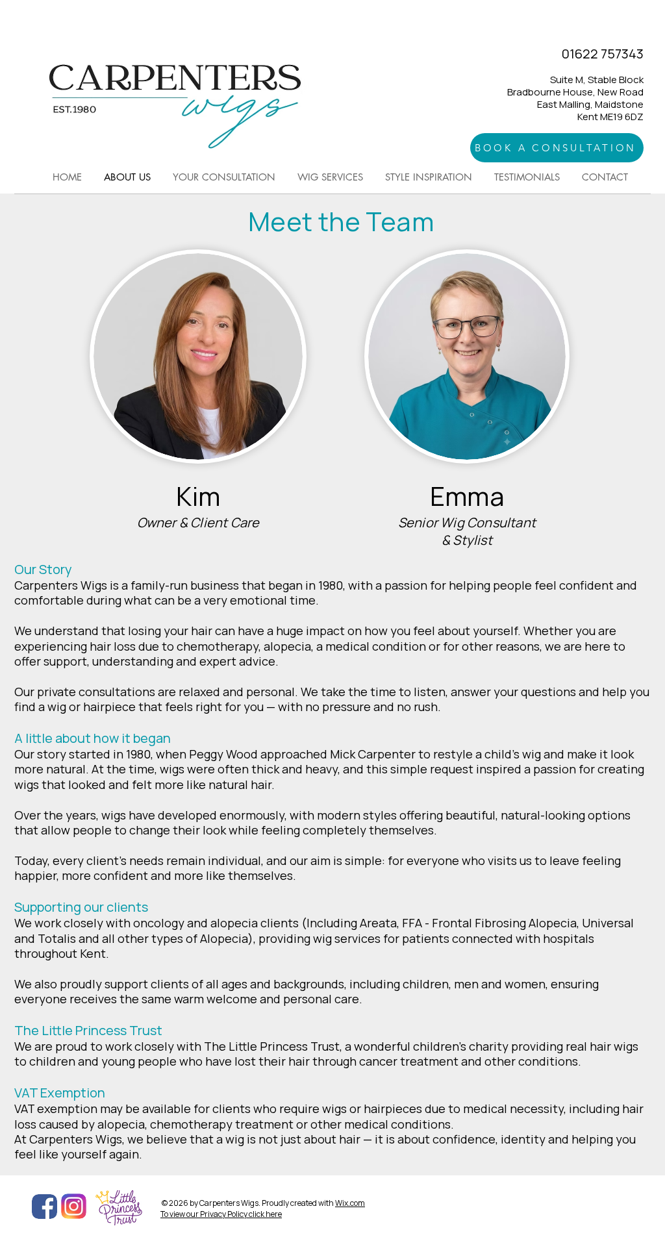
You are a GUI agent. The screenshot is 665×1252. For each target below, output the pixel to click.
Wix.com (350, 1202)
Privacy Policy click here (241, 1214)
